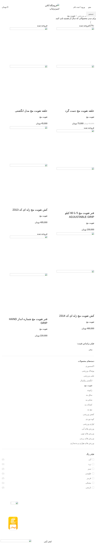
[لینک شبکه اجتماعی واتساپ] (43, 1)
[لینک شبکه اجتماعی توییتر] (52, 1)
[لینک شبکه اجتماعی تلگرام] (40, 1)
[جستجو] (11, 7)
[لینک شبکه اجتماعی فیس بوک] (55, 1)
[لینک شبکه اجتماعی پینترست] (49, 1)
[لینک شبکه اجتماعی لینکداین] (46, 1)
